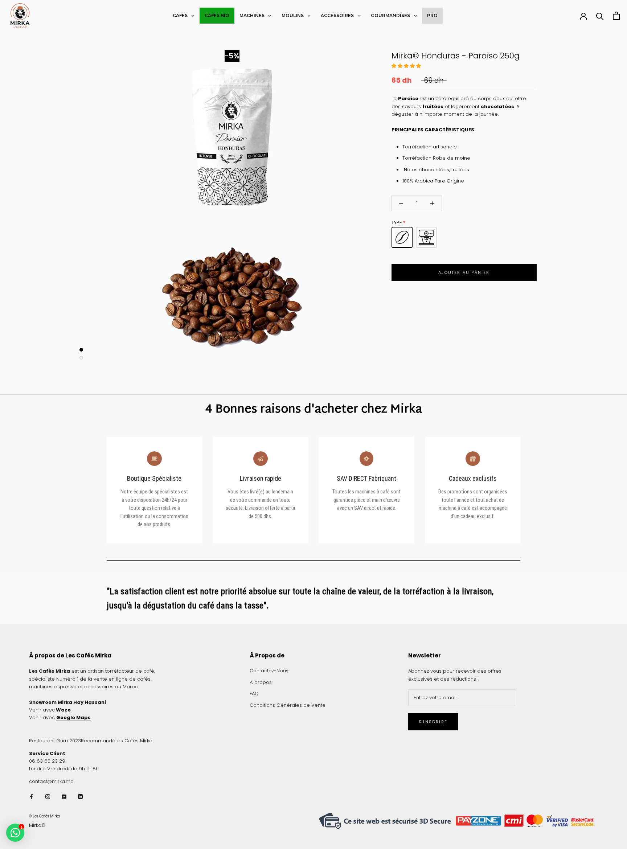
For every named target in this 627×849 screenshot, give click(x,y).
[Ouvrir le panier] (616, 16)
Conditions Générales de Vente (287, 705)
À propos (261, 682)
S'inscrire (433, 722)
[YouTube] (64, 796)
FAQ (254, 693)
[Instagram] (47, 796)
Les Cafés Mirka (133, 740)
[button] (407, 65)
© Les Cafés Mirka (44, 816)
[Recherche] (600, 16)
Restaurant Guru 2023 (55, 740)
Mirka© (37, 825)
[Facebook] (31, 796)
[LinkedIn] (80, 796)
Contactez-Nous (269, 670)
